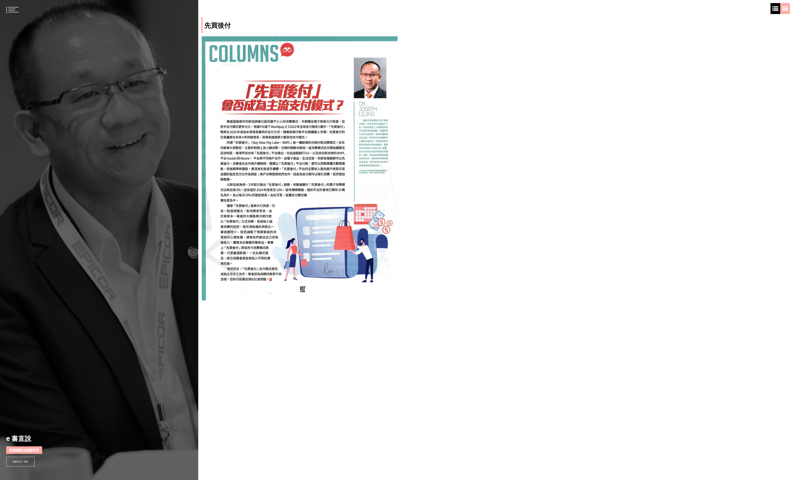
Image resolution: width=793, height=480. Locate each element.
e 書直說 (18, 438)
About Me (20, 461)
